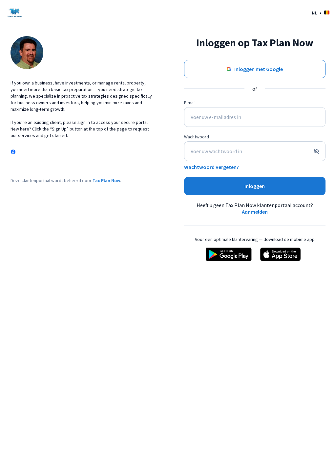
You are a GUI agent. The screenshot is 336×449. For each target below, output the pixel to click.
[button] (320, 12)
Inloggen (254, 186)
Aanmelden (255, 211)
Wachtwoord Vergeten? (211, 167)
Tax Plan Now (106, 180)
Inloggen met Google (258, 69)
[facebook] (13, 152)
